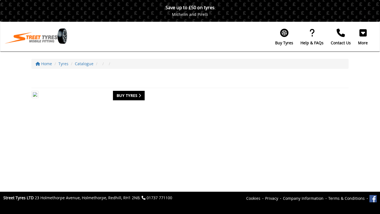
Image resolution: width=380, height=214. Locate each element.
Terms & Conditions (346, 198)
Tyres (63, 63)
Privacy (271, 198)
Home (46, 63)
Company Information (303, 198)
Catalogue (84, 63)
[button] (362, 36)
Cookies (253, 198)
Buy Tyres (128, 95)
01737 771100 (159, 197)
